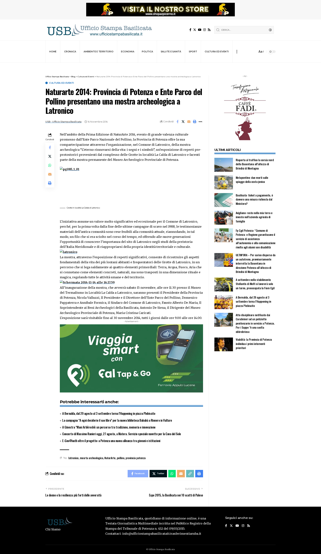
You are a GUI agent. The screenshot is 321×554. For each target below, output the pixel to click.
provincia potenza (136, 458)
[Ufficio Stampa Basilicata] (99, 30)
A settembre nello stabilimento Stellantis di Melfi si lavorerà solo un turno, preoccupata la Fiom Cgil (255, 284)
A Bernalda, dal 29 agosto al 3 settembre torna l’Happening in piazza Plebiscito (108, 413)
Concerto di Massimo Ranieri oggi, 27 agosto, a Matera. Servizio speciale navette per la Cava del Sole (121, 433)
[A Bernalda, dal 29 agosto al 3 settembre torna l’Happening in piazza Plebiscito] (223, 302)
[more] (237, 51)
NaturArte (110, 458)
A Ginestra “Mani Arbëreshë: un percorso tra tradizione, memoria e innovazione (108, 427)
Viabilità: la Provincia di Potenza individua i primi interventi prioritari (254, 344)
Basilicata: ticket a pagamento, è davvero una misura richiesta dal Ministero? (254, 199)
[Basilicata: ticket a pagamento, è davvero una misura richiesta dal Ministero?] (223, 200)
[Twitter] (194, 29)
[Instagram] (204, 29)
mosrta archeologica (91, 458)
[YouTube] (199, 29)
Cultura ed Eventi (61, 83)
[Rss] (209, 29)
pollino (120, 458)
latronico (73, 458)
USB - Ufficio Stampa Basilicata (63, 121)
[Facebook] (190, 29)
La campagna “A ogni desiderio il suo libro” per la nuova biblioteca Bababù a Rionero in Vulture (117, 420)
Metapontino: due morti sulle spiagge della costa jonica (252, 179)
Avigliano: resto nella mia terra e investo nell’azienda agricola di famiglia (254, 217)
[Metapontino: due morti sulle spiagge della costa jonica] (223, 182)
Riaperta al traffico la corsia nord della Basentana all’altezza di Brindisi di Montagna (255, 164)
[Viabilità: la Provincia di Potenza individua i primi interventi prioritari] (223, 344)
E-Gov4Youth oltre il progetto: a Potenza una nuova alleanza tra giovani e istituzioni (111, 440)
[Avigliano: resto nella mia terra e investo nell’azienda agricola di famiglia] (223, 218)
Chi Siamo (53, 529)
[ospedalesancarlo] (160, 65)
